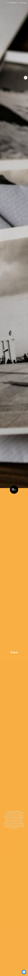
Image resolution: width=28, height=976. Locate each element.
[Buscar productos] (26, 78)
